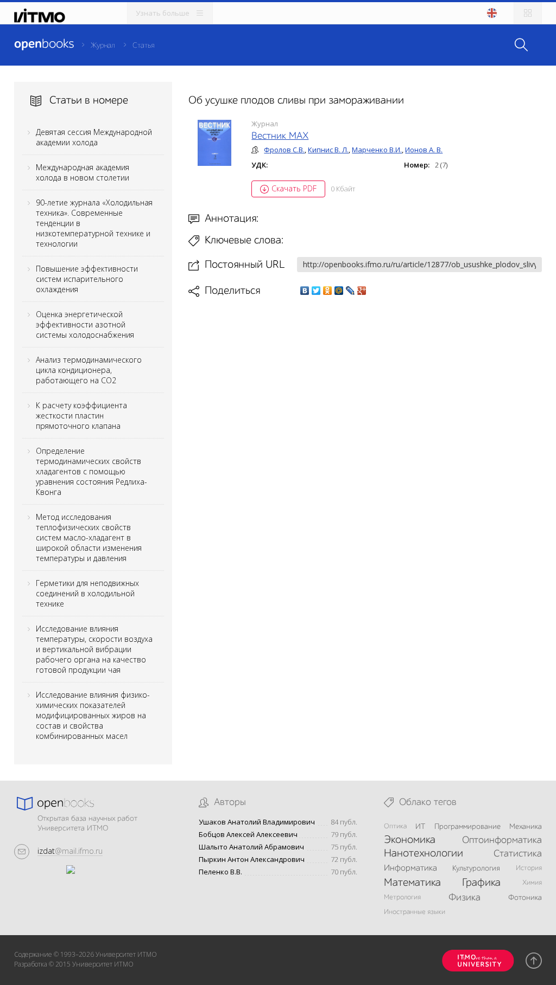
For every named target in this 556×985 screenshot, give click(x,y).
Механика (525, 827)
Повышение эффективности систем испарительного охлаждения (87, 278)
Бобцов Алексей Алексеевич (248, 834)
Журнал (103, 45)
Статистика (518, 854)
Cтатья (143, 45)
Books (44, 44)
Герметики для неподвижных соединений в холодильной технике (87, 593)
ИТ (420, 827)
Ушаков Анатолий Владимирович (257, 822)
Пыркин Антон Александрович (252, 859)
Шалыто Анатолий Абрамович (251, 847)
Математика (412, 883)
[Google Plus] (362, 291)
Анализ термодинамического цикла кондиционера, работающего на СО (89, 370)
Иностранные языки (414, 912)
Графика (481, 883)
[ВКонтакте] (305, 291)
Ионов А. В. (424, 149)
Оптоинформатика (502, 840)
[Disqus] (365, 449)
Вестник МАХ (279, 136)
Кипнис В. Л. (328, 149)
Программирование (467, 827)
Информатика (410, 868)
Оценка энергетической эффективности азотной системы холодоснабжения (85, 324)
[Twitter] (316, 291)
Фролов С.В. (284, 149)
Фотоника (525, 898)
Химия (532, 882)
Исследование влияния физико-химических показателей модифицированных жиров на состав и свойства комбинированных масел (93, 715)
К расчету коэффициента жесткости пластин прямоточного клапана (81, 415)
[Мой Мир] (339, 291)
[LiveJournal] (350, 291)
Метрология (402, 897)
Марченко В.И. (377, 149)
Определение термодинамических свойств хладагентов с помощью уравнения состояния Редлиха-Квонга (91, 471)
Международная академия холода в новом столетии (82, 172)
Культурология (476, 868)
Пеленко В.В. (220, 871)
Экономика (409, 840)
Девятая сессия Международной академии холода (94, 137)
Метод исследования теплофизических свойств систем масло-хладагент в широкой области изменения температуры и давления (89, 537)
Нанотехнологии (423, 853)
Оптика (395, 826)
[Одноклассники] (327, 291)
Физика (464, 898)
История (529, 868)
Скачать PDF (294, 188)
